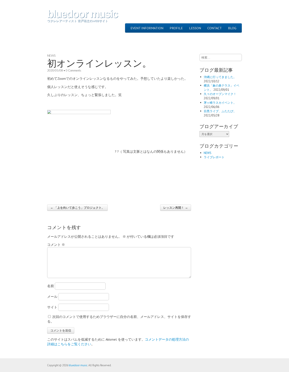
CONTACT (214, 28)
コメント (56, 244)
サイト (52, 307)
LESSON (195, 28)
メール (52, 296)
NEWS (51, 55)
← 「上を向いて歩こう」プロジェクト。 (77, 208)
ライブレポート (214, 157)
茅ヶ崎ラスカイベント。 (220, 103)
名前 (50, 286)
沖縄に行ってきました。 (220, 77)
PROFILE (176, 28)
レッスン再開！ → (175, 208)
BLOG (232, 28)
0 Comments (73, 70)
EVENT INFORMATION (147, 28)
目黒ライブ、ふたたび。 (220, 111)
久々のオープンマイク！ (220, 94)
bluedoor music (82, 14)
